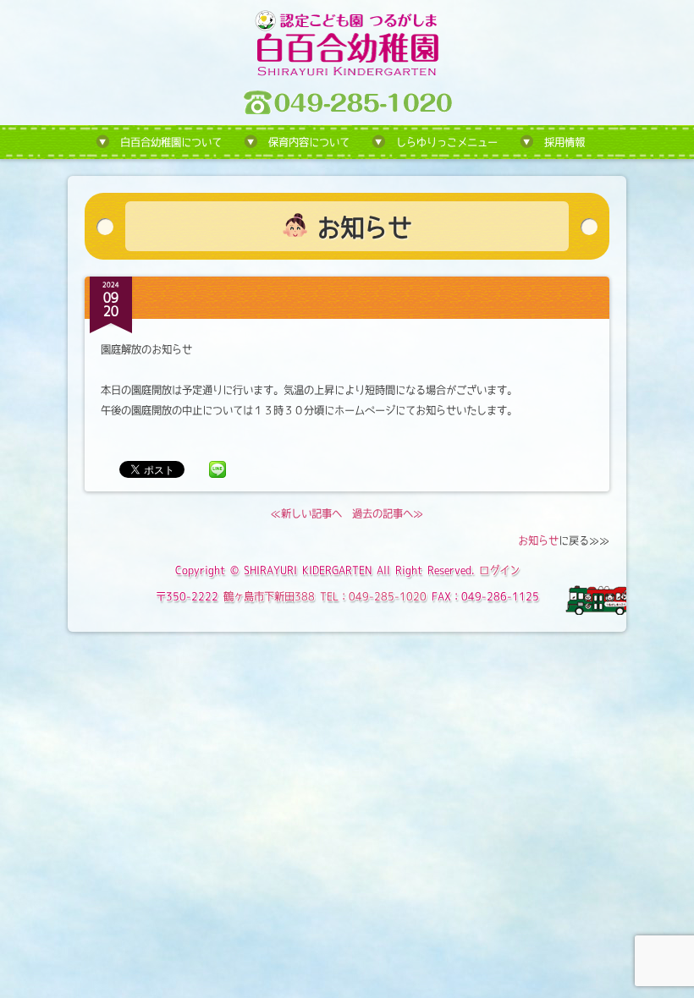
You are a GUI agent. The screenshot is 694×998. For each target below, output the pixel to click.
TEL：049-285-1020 (373, 596)
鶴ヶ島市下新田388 (269, 596)
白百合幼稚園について (171, 142)
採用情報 (564, 142)
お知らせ (538, 540)
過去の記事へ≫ (387, 513)
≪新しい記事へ (306, 513)
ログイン (499, 570)
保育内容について (309, 142)
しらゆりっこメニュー (447, 142)
